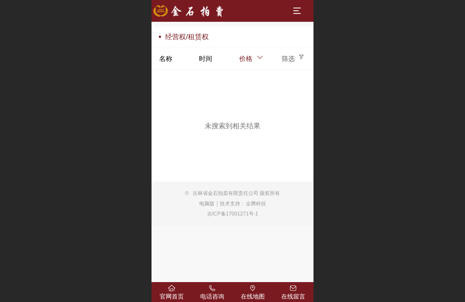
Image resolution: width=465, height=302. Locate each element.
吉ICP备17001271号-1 (232, 213)
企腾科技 (256, 203)
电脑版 (206, 203)
